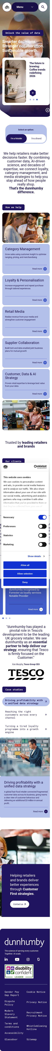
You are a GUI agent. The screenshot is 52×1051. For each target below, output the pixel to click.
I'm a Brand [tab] (35, 138)
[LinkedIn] (6, 964)
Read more (35, 272)
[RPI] (31, 93)
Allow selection (25, 573)
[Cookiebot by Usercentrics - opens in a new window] (35, 467)
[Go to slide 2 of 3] (32, 99)
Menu (20, 6)
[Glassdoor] (38, 964)
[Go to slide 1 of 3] (29, 99)
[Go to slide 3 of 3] (36, 99)
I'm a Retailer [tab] (15, 138)
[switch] (42, 526)
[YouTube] (17, 964)
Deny (25, 582)
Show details (34, 556)
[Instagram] (28, 964)
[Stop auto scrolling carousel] (45, 110)
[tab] (25, 707)
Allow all (25, 565)
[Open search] (43, 7)
